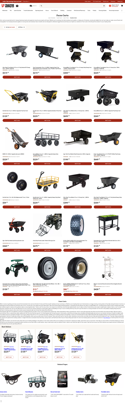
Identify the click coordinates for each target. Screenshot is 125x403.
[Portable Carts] (113, 379)
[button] (29, 1)
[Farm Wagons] (37, 379)
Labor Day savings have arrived (12, 1)
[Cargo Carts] (12, 379)
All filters (20, 27)
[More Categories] (122, 10)
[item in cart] (122, 6)
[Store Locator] (21, 6)
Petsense (113, 1)
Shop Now (25, 1)
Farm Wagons (107, 317)
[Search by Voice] (104, 6)
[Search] (41, 5)
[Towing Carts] (88, 379)
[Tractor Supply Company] (7, 5)
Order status (88, 1)
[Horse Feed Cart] (62, 379)
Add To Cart (17, 77)
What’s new (105, 1)
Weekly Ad (120, 1)
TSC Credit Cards (97, 1)
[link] (51, 17)
